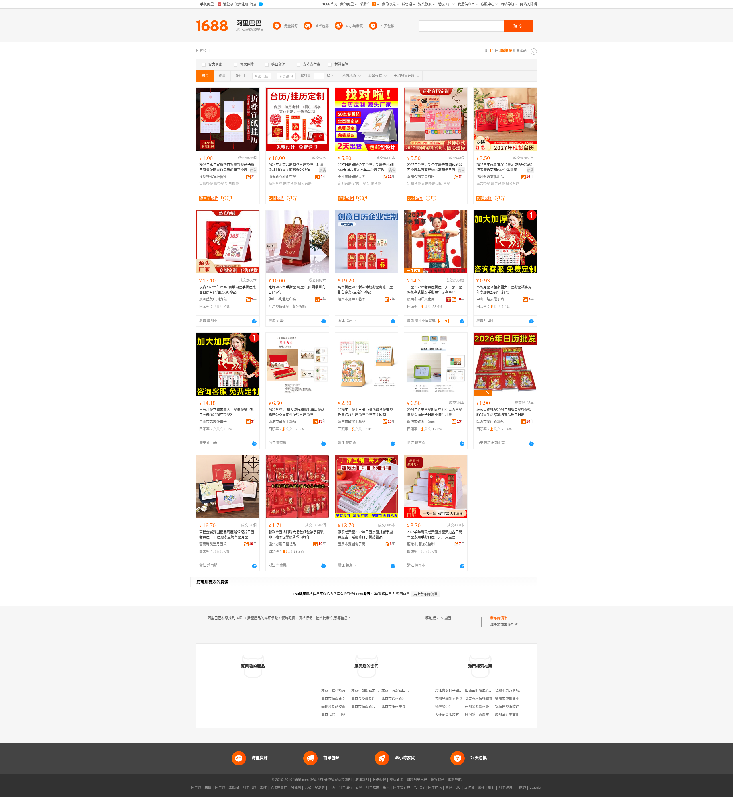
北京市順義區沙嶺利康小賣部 (373, 707)
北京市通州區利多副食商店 (402, 699)
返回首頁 (403, 594)
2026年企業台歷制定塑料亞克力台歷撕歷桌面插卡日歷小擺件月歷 (434, 412)
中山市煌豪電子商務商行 (492, 299)
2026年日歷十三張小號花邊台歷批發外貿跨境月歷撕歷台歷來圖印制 (365, 412)
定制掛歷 (429, 184)
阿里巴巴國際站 (227, 788)
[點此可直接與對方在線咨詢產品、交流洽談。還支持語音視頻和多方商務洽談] (254, 321)
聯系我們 (437, 780)
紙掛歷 (219, 184)
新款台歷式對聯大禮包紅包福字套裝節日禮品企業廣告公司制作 (296, 534)
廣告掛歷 (483, 184)
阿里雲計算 (401, 788)
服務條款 (379, 780)
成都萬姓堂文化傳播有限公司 (517, 715)
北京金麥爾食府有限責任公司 (373, 699)
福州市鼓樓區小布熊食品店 (515, 699)
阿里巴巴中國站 (255, 788)
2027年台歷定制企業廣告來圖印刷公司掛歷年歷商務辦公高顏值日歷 (434, 167)
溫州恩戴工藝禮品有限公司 (284, 544)
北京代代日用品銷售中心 (340, 715)
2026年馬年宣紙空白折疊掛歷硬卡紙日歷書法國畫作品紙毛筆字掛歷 (226, 167)
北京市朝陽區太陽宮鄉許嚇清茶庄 (377, 691)
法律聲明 (362, 780)
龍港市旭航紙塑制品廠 (423, 544)
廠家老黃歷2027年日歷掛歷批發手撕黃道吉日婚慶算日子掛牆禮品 (365, 534)
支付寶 (469, 788)
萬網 (448, 788)
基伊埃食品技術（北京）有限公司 (347, 707)
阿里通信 (435, 788)
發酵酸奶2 (442, 707)
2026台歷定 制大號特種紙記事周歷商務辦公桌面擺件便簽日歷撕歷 (296, 412)
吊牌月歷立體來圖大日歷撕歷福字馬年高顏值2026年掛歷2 (226, 412)
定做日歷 (359, 184)
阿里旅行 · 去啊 (350, 788)
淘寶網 (296, 788)
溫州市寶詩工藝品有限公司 (353, 299)
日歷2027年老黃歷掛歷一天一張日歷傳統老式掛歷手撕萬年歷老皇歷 (434, 289)
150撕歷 (445, 618)
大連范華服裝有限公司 (452, 715)
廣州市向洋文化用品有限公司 (423, 299)
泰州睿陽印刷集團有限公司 (353, 177)
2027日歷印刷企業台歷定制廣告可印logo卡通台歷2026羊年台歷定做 (366, 167)
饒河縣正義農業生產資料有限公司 (491, 715)
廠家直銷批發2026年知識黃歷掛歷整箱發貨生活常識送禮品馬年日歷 (503, 412)
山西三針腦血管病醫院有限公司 (489, 691)
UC (458, 788)
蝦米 (386, 788)
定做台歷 (374, 184)
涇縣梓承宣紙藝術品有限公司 (215, 177)
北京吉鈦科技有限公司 (338, 691)
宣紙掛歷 (206, 184)
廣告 (253, 170)
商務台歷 (275, 184)
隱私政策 (396, 780)
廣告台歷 (498, 184)
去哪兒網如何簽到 (448, 699)
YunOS (419, 788)
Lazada (535, 788)
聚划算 (320, 788)
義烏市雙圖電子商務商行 (353, 544)
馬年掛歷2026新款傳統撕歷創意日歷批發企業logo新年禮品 (365, 289)
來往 (481, 788)
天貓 (307, 788)
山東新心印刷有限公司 (284, 177)
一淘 (331, 788)
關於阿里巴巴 (417, 780)
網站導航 (455, 780)
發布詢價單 (498, 618)
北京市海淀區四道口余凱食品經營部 (408, 691)
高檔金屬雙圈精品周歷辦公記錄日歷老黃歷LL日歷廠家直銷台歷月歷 (226, 534)
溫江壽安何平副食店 (450, 691)
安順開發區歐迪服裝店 (512, 707)
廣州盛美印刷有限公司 (215, 299)
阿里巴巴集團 (201, 788)
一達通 (521, 788)
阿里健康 (505, 788)
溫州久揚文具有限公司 (423, 177)
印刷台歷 (443, 184)
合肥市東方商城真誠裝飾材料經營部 (522, 691)
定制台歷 (345, 184)
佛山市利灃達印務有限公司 (284, 299)
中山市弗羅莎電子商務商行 (215, 422)
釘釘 (491, 788)
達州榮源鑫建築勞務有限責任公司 (491, 707)
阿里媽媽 (372, 788)
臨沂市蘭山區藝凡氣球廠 (492, 422)
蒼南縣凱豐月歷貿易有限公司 (215, 544)
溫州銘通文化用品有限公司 (492, 177)
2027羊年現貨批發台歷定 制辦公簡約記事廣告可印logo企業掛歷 (504, 167)
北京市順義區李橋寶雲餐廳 (341, 699)
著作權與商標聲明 (338, 780)
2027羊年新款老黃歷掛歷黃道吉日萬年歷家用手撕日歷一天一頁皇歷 (434, 534)
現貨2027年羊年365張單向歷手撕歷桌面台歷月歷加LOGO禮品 (227, 289)
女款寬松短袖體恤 (478, 699)
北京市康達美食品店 (396, 707)
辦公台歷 (305, 184)
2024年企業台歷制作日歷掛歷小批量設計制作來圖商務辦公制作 (296, 167)
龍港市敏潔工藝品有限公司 (284, 422)
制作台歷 (290, 184)
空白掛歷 (232, 184)
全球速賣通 (278, 788)
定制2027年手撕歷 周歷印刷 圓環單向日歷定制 (297, 289)
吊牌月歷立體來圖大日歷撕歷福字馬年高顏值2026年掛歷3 (503, 289)
